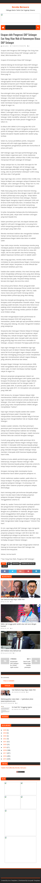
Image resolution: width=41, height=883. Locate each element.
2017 (5, 753)
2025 (5, 730)
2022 (5, 739)
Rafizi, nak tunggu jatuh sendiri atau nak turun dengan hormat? (18, 625)
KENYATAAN (15, 563)
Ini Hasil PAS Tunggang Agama (22, 707)
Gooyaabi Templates (34, 880)
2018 (5, 750)
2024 (5, 733)
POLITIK (4, 566)
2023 (5, 736)
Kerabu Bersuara (20, 7)
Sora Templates (12, 880)
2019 (5, 747)
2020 (5, 744)
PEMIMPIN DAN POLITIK (27, 563)
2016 (5, 756)
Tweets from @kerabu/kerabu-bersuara (13, 768)
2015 (5, 759)
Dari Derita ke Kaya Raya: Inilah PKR (12, 599)
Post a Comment (8, 681)
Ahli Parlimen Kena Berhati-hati (11, 651)
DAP (9, 563)
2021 (5, 741)
